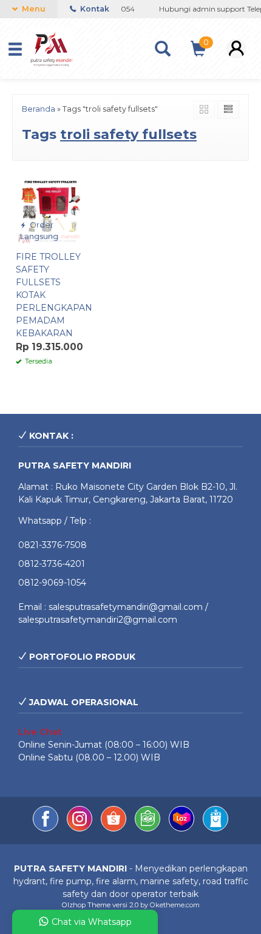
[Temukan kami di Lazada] (183, 828)
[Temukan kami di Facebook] (47, 828)
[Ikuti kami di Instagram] (81, 828)
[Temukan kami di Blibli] (215, 828)
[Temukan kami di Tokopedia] (149, 828)
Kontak (93, 8)
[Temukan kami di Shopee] (115, 828)
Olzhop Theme (86, 905)
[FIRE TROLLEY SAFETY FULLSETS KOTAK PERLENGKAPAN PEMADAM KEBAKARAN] (51, 208)
